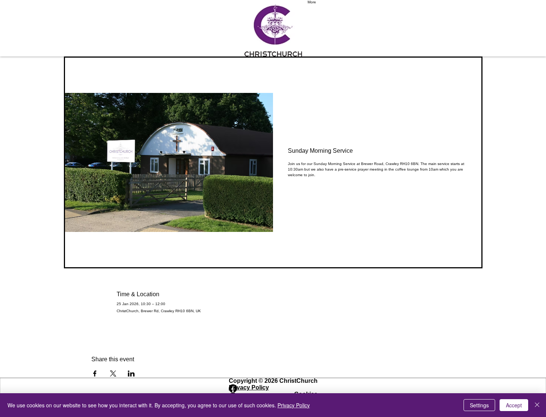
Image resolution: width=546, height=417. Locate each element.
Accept (514, 405)
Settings (479, 405)
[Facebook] (273, 388)
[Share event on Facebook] (94, 373)
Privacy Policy (293, 405)
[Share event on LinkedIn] (131, 373)
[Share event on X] (113, 373)
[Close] (537, 405)
